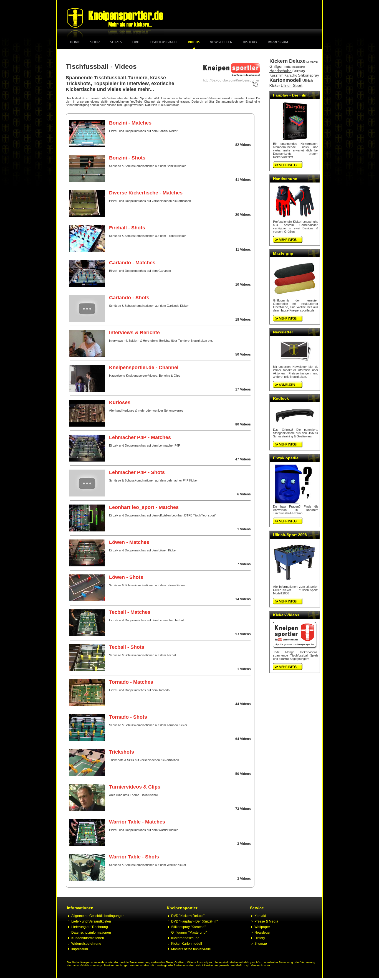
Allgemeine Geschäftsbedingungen (98, 916)
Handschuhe (280, 71)
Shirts (116, 42)
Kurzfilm (276, 75)
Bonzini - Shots (127, 158)
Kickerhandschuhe (185, 938)
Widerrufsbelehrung (86, 944)
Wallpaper (262, 927)
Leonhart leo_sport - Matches (144, 507)
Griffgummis (280, 66)
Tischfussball (164, 42)
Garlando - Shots (129, 297)
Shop (95, 42)
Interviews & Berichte (134, 332)
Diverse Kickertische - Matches (146, 193)
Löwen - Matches (129, 542)
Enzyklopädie (286, 458)
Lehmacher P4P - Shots (137, 472)
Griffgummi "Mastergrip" (189, 932)
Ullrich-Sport (291, 85)
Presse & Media (266, 921)
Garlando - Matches (132, 262)
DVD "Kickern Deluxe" (187, 916)
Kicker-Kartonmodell (186, 944)
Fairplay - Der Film (290, 95)
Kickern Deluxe (287, 61)
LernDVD (312, 61)
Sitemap (260, 944)
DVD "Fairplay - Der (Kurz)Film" (194, 921)
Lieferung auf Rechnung (89, 927)
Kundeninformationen (87, 938)
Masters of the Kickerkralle (191, 949)
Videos (194, 42)
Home (75, 42)
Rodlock (281, 398)
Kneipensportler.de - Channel (143, 367)
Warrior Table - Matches (137, 822)
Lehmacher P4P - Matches (140, 437)
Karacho (290, 75)
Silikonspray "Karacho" (188, 927)
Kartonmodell (285, 80)
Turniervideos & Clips (134, 787)
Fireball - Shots (127, 227)
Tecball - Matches (129, 612)
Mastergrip (298, 66)
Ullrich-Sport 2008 (290, 535)
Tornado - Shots (128, 717)
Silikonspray (308, 75)
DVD (136, 42)
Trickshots (121, 752)
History (250, 42)
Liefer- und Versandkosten (91, 921)
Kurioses (119, 402)
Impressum (278, 42)
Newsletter (221, 42)
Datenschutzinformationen (91, 932)
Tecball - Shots (126, 647)
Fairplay (298, 71)
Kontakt (260, 916)
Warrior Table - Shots (134, 857)
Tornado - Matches (131, 682)
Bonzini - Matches (130, 123)
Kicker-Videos (286, 615)
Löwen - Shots (126, 577)
